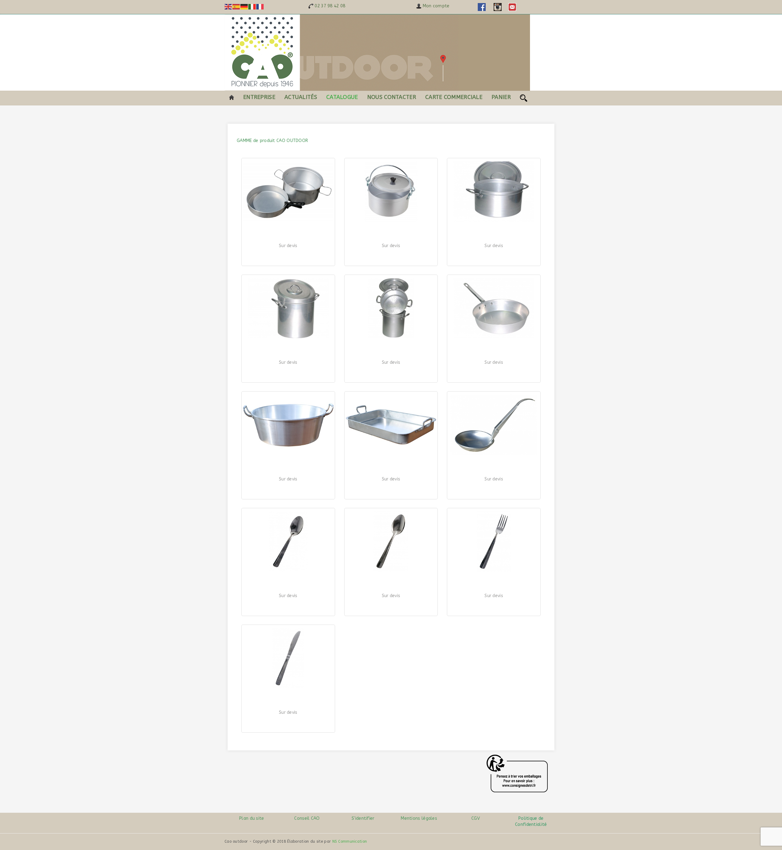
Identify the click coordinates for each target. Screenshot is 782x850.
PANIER (501, 97)
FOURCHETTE (494, 601)
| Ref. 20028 (391, 259)
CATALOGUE (342, 97)
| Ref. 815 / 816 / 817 (288, 259)
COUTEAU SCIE (288, 718)
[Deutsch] (244, 6)
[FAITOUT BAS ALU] (493, 191)
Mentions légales (419, 818)
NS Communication (349, 841)
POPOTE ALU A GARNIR (288, 251)
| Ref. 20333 (391, 376)
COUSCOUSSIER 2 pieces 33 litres (391, 368)
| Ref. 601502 (494, 493)
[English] (228, 6)
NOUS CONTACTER (391, 97)
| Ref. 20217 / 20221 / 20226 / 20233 (288, 376)
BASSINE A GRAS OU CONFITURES (288, 485)
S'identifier (363, 818)
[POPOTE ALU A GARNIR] (288, 191)
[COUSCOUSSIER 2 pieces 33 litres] (391, 308)
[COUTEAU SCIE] (288, 658)
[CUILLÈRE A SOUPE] (391, 541)
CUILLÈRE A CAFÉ (288, 601)
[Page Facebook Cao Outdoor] (482, 6)
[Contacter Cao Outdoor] (512, 6)
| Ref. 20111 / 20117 (493, 259)
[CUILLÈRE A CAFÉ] (288, 541)
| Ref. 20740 (288, 493)
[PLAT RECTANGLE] (391, 425)
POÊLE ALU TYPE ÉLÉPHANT (494, 368)
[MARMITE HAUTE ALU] (288, 308)
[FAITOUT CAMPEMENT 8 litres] (391, 191)
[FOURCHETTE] (493, 541)
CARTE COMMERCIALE (453, 97)
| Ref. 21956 (288, 726)
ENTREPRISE (259, 97)
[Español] (236, 6)
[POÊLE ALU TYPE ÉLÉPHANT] (493, 308)
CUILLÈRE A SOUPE (391, 601)
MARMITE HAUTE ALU (288, 368)
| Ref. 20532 (494, 376)
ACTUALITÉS (300, 97)
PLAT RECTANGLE (391, 485)
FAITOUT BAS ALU (494, 251)
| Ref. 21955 (288, 609)
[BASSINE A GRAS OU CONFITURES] (288, 425)
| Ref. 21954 (391, 609)
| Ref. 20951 (391, 493)
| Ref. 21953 (494, 609)
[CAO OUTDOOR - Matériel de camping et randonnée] (232, 97)
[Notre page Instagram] (498, 6)
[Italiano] (252, 6)
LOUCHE (494, 485)
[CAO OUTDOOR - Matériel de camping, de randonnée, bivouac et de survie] (377, 52)
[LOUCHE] (493, 425)
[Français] (260, 6)
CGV (475, 818)
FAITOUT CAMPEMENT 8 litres (391, 251)
